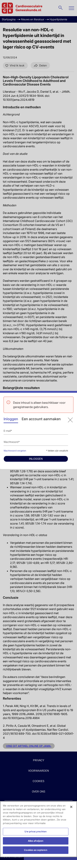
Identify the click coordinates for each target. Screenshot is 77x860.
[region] (38, 829)
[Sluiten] (71, 807)
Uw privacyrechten (36, 831)
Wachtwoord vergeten (15, 450)
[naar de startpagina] (70, 420)
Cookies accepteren (35, 850)
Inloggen (11, 419)
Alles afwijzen (36, 840)
